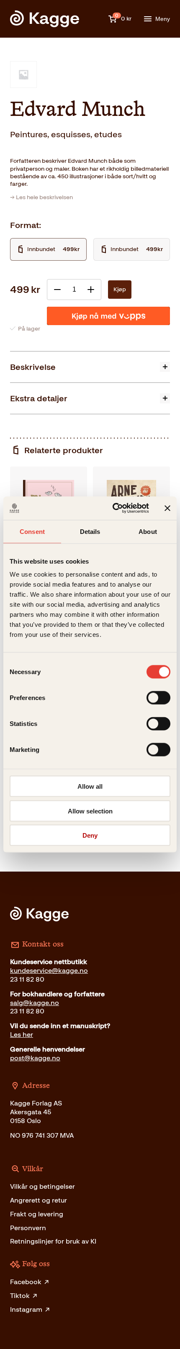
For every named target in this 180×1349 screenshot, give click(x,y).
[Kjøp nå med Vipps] (108, 316)
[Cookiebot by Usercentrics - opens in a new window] (113, 508)
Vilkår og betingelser (42, 1186)
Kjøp (119, 289)
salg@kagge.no (34, 1003)
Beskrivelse (33, 367)
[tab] (90, 366)
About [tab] (148, 531)
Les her (21, 1035)
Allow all (90, 786)
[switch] (158, 698)
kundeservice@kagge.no (49, 971)
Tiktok (20, 1296)
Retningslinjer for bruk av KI (53, 1241)
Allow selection (90, 810)
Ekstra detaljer (38, 398)
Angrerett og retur (38, 1200)
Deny (90, 835)
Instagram (26, 1309)
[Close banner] (167, 508)
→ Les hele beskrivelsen (41, 197)
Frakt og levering (36, 1214)
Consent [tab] (32, 531)
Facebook (25, 1282)
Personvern (28, 1228)
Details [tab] (90, 531)
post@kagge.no (35, 1058)
